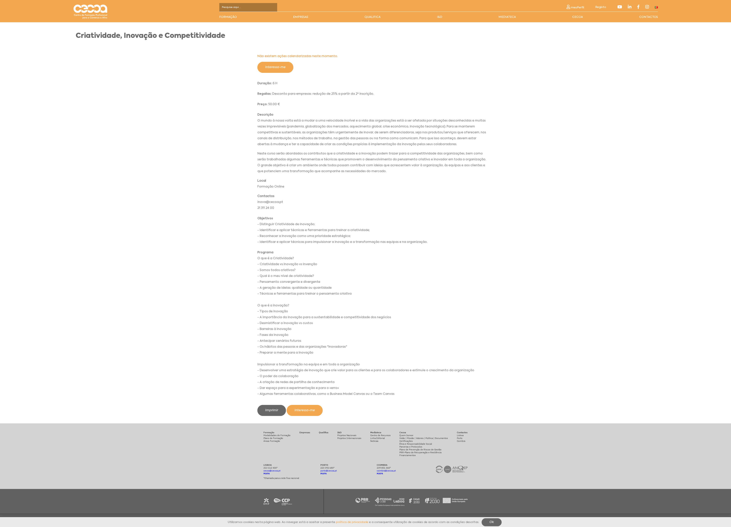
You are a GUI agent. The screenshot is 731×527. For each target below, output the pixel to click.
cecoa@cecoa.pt (271, 470)
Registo (600, 7)
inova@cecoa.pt (270, 202)
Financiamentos (407, 455)
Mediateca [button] (507, 17)
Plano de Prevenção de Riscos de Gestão (420, 449)
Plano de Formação (273, 438)
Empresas (300, 17)
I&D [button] (439, 17)
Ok (491, 522)
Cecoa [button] (577, 17)
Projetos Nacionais (346, 435)
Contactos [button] (648, 17)
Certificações (406, 441)
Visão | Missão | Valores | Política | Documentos (423, 438)
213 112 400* (270, 467)
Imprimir (271, 410)
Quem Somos (406, 435)
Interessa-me (275, 67)
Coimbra (461, 441)
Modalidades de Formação (276, 435)
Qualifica (373, 17)
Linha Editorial (377, 438)
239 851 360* (384, 467)
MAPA (266, 473)
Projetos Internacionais (349, 438)
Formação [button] (228, 17)
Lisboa (460, 435)
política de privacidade (352, 522)
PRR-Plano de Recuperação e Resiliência (420, 452)
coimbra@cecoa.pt (386, 470)
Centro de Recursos (380, 435)
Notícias (374, 441)
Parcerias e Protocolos (410, 446)
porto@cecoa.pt (328, 470)
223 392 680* (327, 467)
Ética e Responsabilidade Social (415, 443)
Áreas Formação (271, 441)
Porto (459, 438)
